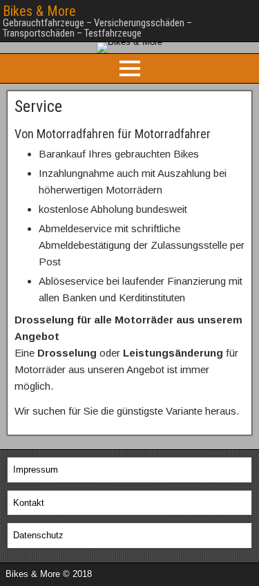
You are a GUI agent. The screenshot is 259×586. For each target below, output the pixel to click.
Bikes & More (39, 11)
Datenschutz (38, 535)
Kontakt (28, 503)
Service (38, 106)
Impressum (35, 469)
